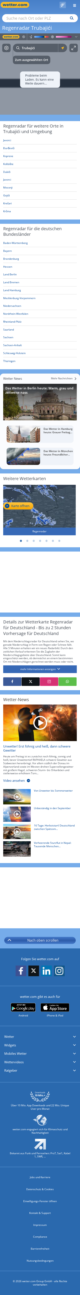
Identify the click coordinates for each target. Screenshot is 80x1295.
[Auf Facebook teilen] (12, 681)
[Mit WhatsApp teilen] (67, 681)
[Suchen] (71, 18)
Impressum (40, 1225)
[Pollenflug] (63, 5)
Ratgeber (10, 1070)
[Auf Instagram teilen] (49, 681)
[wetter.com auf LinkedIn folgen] (46, 971)
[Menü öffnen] (73, 5)
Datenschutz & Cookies (40, 1189)
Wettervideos (14, 1062)
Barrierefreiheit (40, 1248)
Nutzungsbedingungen (40, 1260)
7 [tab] (59, 541)
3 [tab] (34, 541)
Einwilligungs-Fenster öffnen (40, 1201)
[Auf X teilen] (31, 681)
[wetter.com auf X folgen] (33, 972)
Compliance (40, 1237)
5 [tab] (46, 541)
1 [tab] (21, 541)
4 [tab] (40, 541)
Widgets (10, 1045)
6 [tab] (53, 541)
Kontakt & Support (40, 1213)
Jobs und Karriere (40, 1177)
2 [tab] (27, 541)
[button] (40, 1037)
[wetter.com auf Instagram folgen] (59, 971)
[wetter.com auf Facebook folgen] (21, 971)
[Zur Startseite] (17, 5)
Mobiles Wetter (15, 1053)
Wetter (9, 1036)
